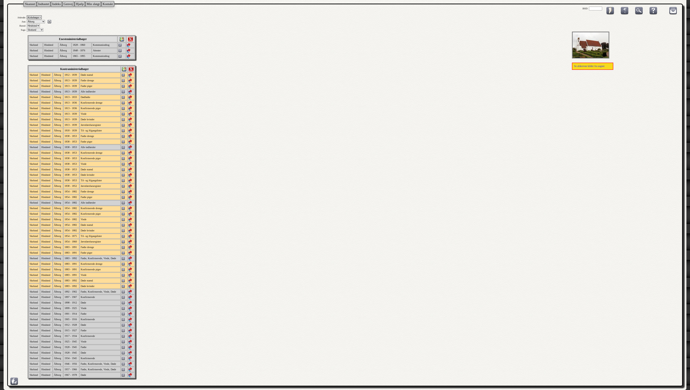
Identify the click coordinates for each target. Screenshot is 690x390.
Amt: (24, 21)
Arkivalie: (21, 17)
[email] (672, 14)
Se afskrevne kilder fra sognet (589, 66)
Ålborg (63, 45)
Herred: (22, 26)
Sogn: (23, 30)
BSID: (585, 8)
